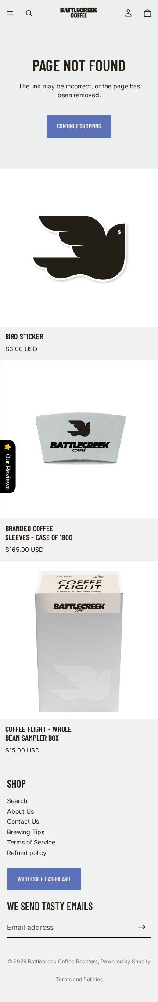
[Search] (29, 13)
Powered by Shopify (126, 961)
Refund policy (27, 852)
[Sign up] (142, 927)
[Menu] (10, 13)
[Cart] (147, 13)
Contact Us (23, 821)
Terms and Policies (79, 979)
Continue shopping (79, 126)
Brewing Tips (25, 832)
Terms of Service (31, 842)
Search (17, 800)
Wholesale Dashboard (44, 879)
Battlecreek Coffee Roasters (63, 961)
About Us (20, 811)
